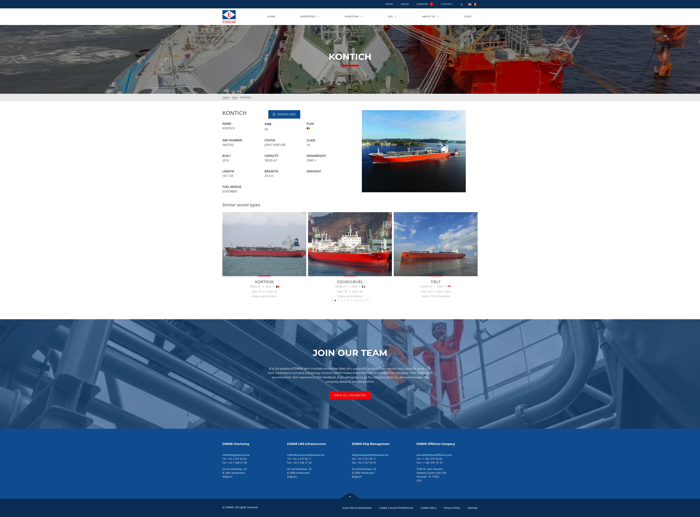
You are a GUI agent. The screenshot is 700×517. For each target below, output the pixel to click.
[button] (461, 4)
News (389, 4)
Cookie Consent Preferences (396, 508)
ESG (390, 16)
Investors (352, 16)
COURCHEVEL (350, 282)
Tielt (436, 282)
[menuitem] (469, 4)
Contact (446, 4)
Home (271, 16)
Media (405, 4)
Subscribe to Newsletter (357, 508)
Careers (424, 4)
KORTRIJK (264, 282)
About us (428, 16)
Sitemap (473, 508)
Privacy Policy (452, 508)
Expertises (308, 16)
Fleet (468, 16)
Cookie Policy (428, 508)
